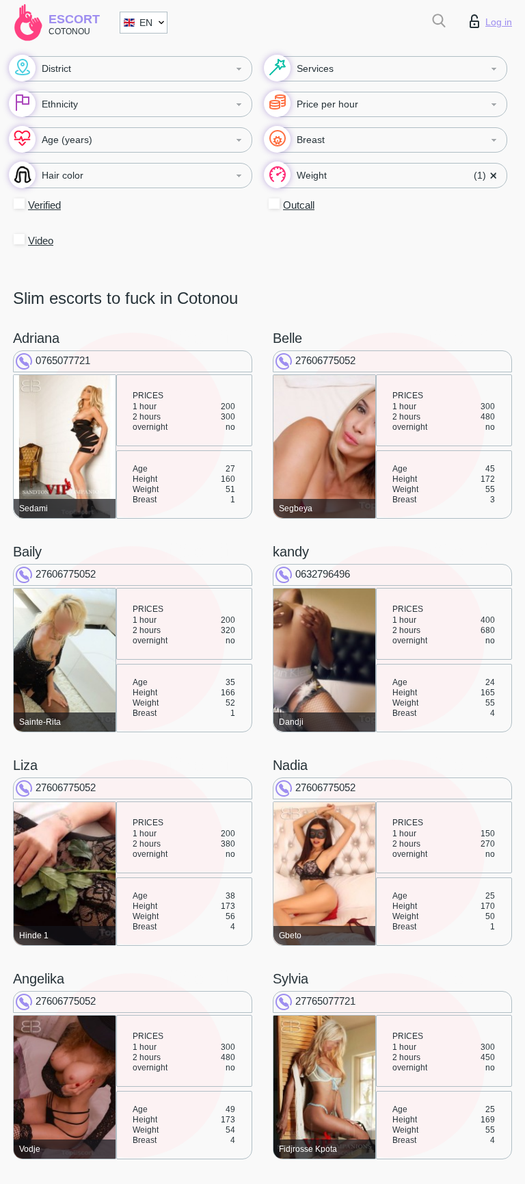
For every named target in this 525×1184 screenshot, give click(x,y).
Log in (498, 21)
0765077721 (63, 360)
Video (40, 240)
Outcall (298, 205)
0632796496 (322, 574)
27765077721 (325, 1001)
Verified (44, 205)
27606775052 (325, 360)
